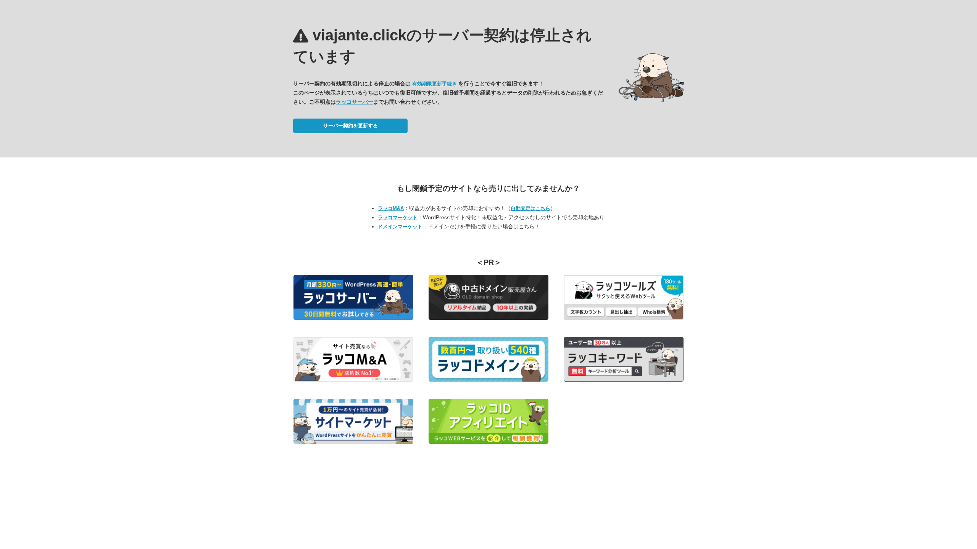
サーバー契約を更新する (350, 125)
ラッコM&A (391, 208)
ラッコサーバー (354, 102)
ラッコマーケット (398, 217)
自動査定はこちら (530, 208)
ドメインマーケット (400, 227)
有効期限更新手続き (434, 84)
